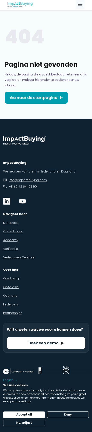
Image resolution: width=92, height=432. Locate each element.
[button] (10, 380)
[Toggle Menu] (80, 4)
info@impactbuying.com (28, 180)
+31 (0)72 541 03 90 (23, 186)
